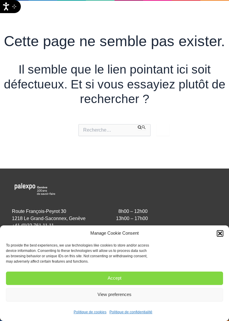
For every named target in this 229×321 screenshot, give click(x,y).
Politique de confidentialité (130, 312)
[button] (220, 233)
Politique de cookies (90, 312)
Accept (114, 278)
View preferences (114, 294)
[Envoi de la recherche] (142, 127)
